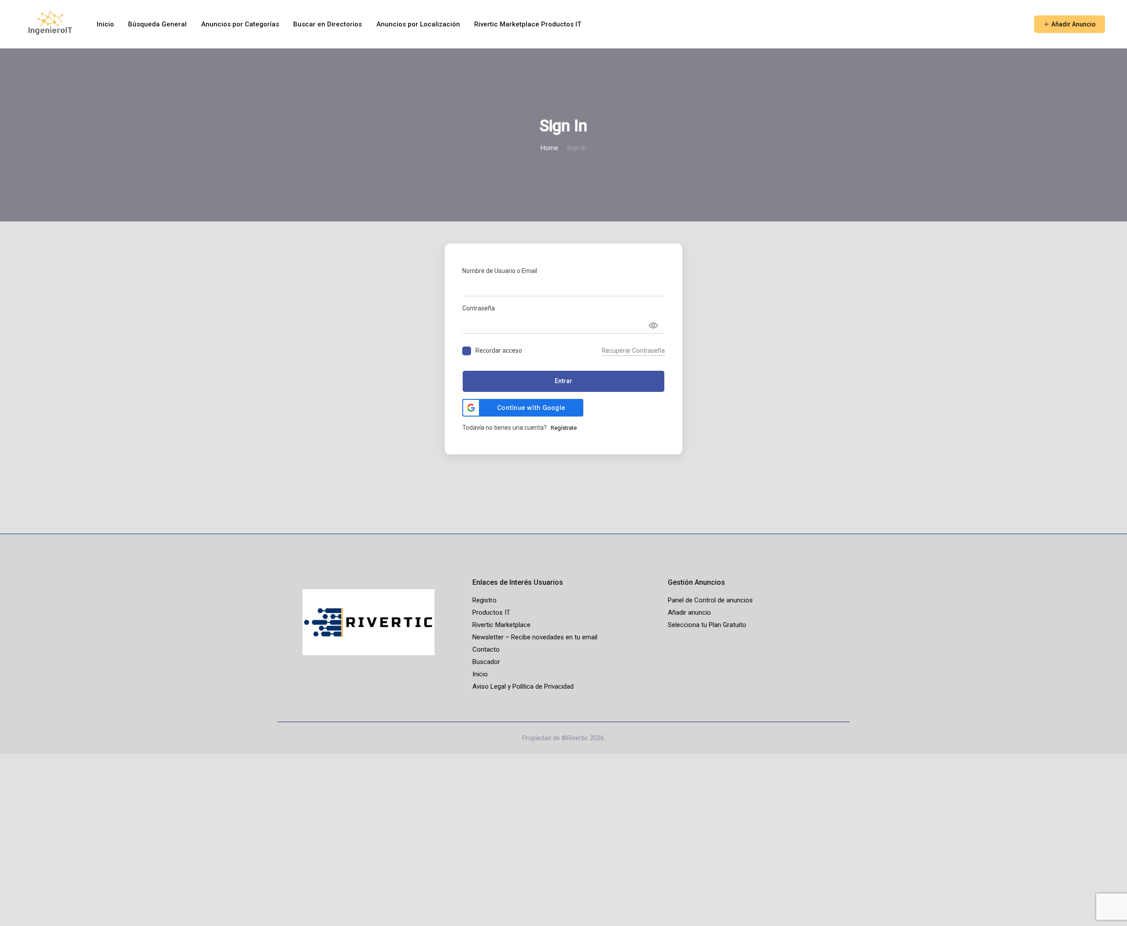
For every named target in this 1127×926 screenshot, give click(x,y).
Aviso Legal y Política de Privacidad (523, 686)
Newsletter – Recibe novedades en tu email (534, 637)
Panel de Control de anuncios (710, 600)
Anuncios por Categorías (240, 24)
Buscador (486, 662)
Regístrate (564, 427)
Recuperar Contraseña (633, 350)
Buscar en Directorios (327, 24)
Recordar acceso (498, 350)
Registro (484, 600)
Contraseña (478, 308)
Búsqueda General (157, 24)
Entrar (563, 380)
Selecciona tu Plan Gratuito (707, 625)
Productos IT (491, 612)
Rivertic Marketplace (501, 625)
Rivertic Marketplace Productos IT (527, 24)
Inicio (105, 24)
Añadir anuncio (689, 612)
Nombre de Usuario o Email (499, 270)
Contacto (486, 649)
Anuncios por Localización (418, 24)
